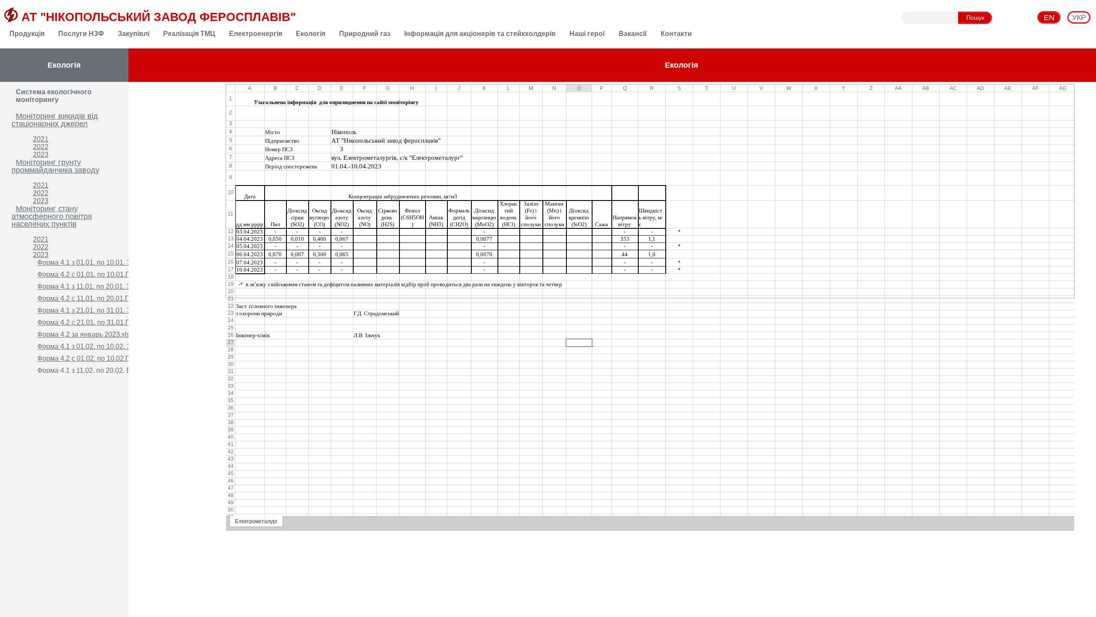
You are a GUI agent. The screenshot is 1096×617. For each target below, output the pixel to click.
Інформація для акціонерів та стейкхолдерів (480, 33)
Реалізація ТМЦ (189, 33)
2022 (40, 146)
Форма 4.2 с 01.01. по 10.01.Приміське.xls (103, 274)
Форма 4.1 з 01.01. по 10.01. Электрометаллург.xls (116, 262)
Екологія (310, 33)
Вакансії (633, 33)
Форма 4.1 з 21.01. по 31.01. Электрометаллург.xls (116, 310)
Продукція (27, 33)
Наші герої (587, 33)
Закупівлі (133, 33)
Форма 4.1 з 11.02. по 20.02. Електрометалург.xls (114, 370)
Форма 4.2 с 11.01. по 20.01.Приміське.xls (102, 298)
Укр (1079, 17)
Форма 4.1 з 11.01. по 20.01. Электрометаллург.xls (115, 286)
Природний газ (364, 33)
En (1049, 17)
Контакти (676, 33)
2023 (40, 154)
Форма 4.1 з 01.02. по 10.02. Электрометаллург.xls (116, 346)
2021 (40, 139)
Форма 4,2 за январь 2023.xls (83, 334)
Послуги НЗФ (81, 33)
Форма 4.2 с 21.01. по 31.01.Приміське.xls (103, 322)
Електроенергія (255, 33)
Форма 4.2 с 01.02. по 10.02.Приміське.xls (103, 358)
